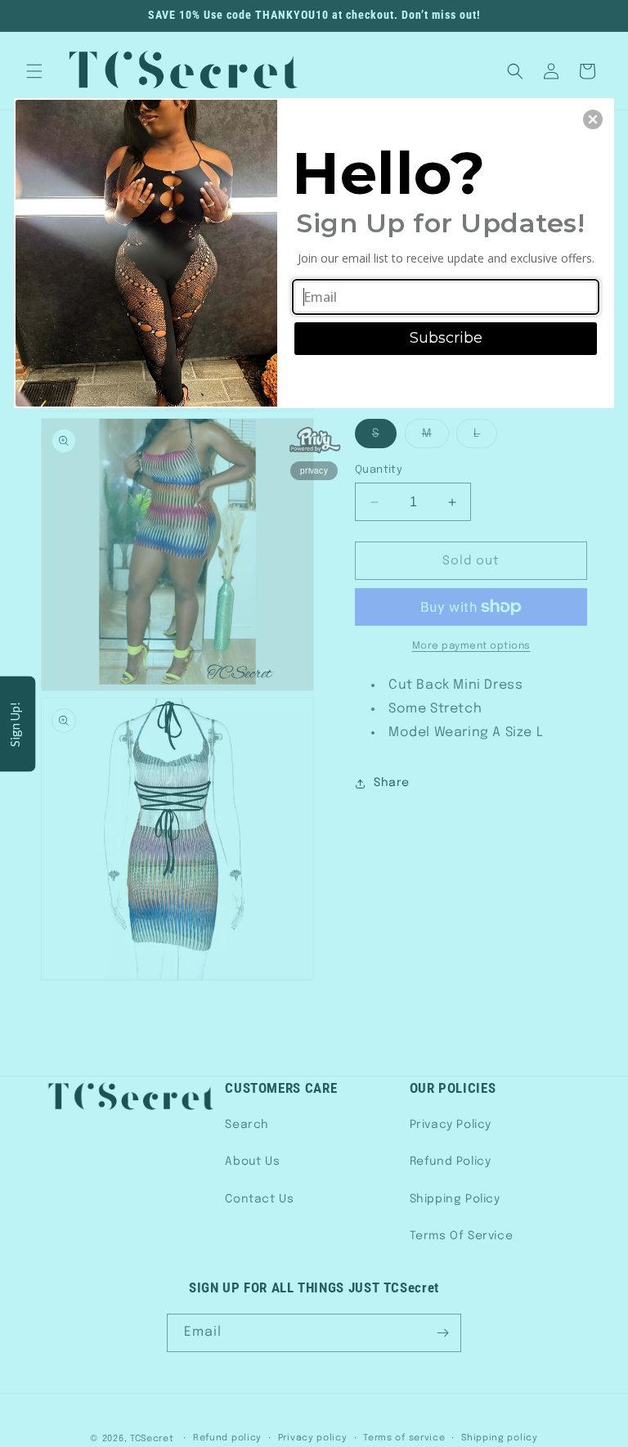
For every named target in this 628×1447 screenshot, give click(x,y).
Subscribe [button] (446, 338)
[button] (593, 119)
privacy (314, 470)
